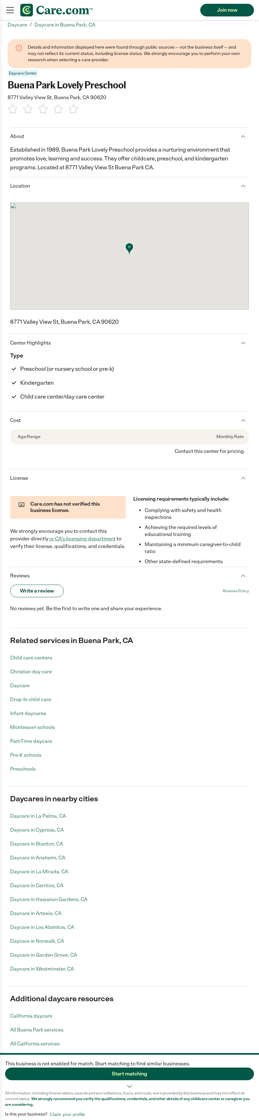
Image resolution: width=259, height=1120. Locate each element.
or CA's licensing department (82, 539)
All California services (35, 1044)
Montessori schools (32, 727)
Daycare (20, 686)
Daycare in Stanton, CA (36, 844)
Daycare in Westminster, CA (42, 969)
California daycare (31, 1016)
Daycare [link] (17, 25)
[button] (129, 1072)
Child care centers (31, 658)
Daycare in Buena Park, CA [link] (64, 25)
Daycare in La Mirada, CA (39, 872)
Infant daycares (28, 713)
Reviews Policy (236, 591)
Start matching (129, 1074)
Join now (227, 10)
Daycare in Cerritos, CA (36, 885)
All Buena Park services (36, 1030)
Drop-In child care (30, 699)
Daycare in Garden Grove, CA (43, 955)
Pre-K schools (25, 755)
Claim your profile (67, 1114)
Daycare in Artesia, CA (36, 913)
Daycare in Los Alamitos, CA (42, 927)
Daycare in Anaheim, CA (37, 858)
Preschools (23, 769)
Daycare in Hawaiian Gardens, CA (48, 899)
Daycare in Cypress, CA (37, 830)
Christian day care (31, 672)
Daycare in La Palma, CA (38, 816)
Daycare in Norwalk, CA (37, 941)
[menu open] (10, 10)
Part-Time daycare (31, 741)
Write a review (37, 591)
